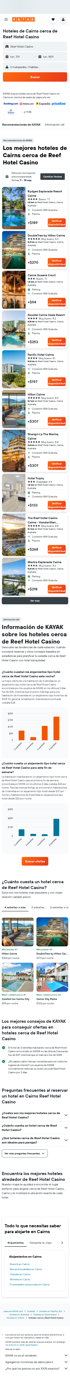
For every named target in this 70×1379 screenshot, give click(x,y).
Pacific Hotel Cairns (41, 354)
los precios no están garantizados (21, 1344)
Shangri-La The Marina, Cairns (43, 436)
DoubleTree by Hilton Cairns (46, 235)
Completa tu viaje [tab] (41, 1242)
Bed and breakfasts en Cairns (26, 1269)
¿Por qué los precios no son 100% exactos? (32, 1368)
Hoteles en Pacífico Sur (50, 1311)
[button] (6, 19)
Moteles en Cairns (20, 1279)
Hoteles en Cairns (15, 1317)
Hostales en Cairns (20, 1274)
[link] (35, 861)
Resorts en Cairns (19, 1264)
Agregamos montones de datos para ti (29, 1362)
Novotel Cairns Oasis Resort (46, 315)
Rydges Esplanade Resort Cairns (45, 193)
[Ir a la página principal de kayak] (23, 19)
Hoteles (31, 1311)
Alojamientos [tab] (16, 1242)
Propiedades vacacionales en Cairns (29, 1284)
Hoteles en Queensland (45, 1314)
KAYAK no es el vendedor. (21, 1355)
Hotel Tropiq (36, 478)
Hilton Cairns (36, 394)
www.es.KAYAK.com (13, 1311)
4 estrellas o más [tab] (15, 907)
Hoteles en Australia (19, 1314)
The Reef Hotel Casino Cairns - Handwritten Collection (42, 520)
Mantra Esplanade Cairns (44, 562)
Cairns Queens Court (42, 275)
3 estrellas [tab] (37, 907)
